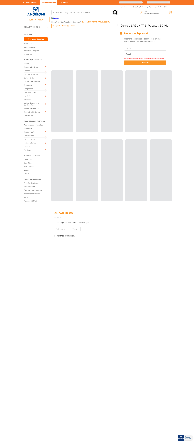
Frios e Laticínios (30, 92)
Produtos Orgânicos (31, 183)
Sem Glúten (28, 163)
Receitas (27, 197)
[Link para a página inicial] (53, 22)
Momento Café (29, 186)
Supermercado (50, 2)
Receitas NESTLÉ (30, 201)
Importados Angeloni (31, 51)
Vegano (26, 170)
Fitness (26, 174)
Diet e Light (28, 159)
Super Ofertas (29, 43)
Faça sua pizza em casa (33, 190)
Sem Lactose (28, 166)
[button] (170, 12)
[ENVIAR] (145, 62)
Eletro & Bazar (31, 2)
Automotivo (28, 128)
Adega (26, 63)
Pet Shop (27, 150)
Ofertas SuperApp (37, 39)
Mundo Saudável (30, 47)
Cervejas (76, 22)
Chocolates (28, 85)
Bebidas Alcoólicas (31, 67)
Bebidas (27, 71)
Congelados (28, 89)
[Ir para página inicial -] (36, 11)
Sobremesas (28, 116)
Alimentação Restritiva (32, 194)
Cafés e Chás (29, 78)
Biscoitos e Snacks (31, 74)
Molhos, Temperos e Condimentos (31, 104)
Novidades (28, 54)
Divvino (65, 2)
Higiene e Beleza (30, 143)
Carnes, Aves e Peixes (32, 81)
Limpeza (27, 146)
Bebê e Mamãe (29, 132)
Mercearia (27, 99)
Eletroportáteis (29, 139)
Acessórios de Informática (33, 125)
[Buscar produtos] (115, 12)
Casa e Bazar (29, 136)
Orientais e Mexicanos (32, 112)
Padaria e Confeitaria (31, 108)
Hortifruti (27, 96)
